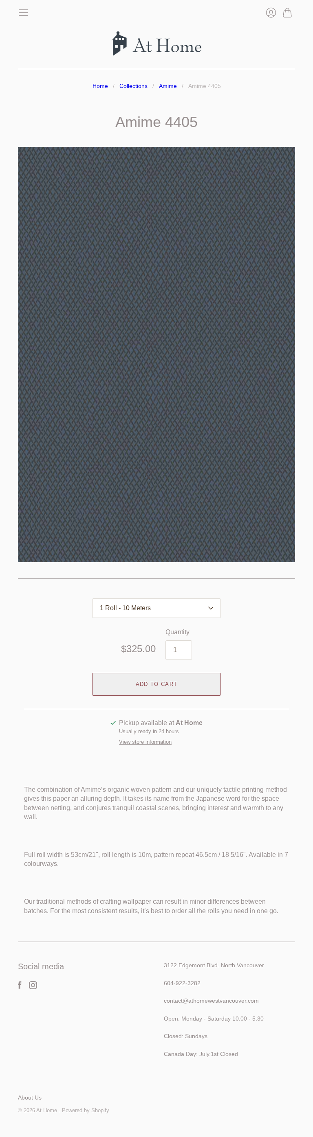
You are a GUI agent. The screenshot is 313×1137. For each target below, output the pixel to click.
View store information (145, 742)
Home (100, 86)
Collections (133, 86)
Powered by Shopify (85, 1110)
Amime (168, 86)
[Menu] (23, 12)
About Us (30, 1097)
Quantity (177, 632)
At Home (47, 1110)
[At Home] (156, 43)
